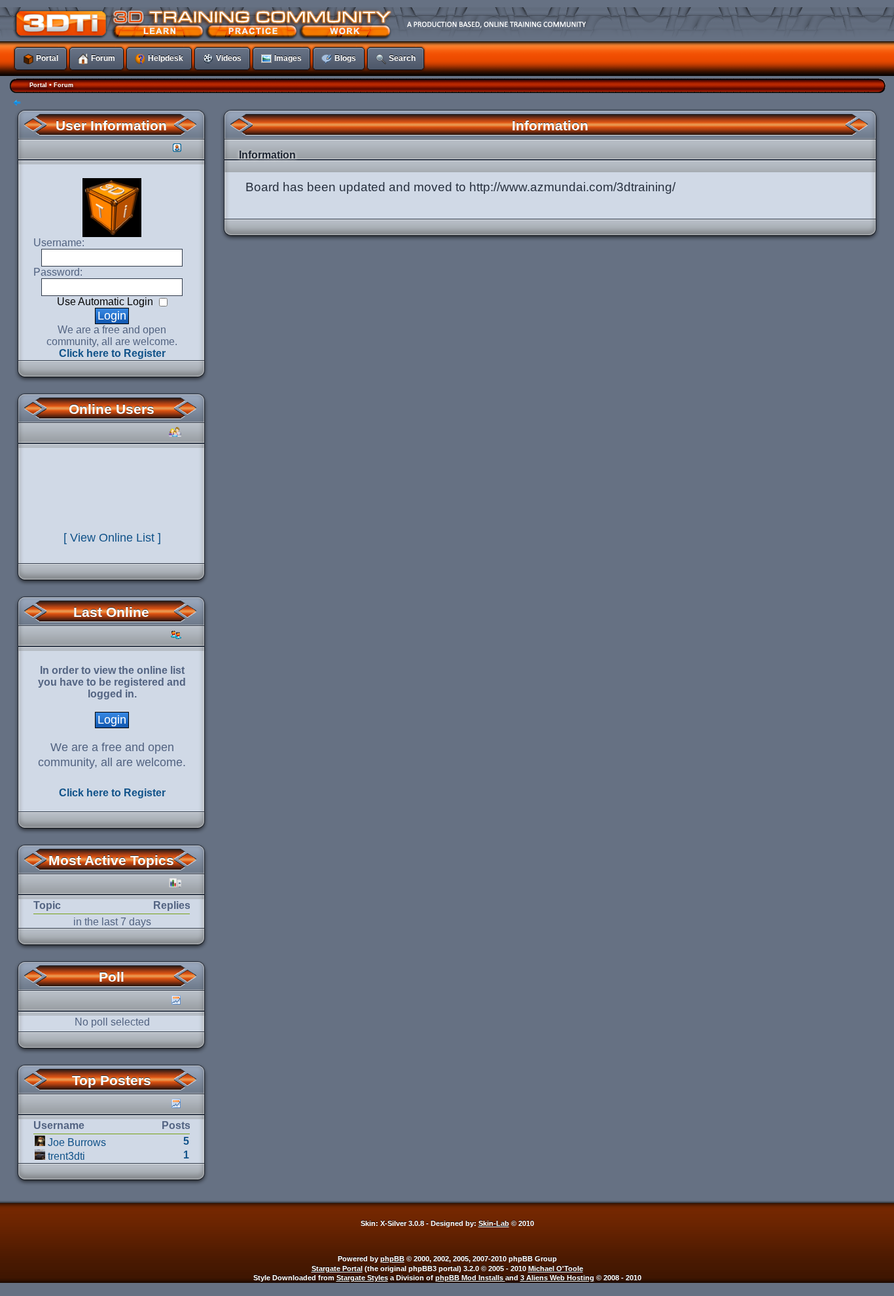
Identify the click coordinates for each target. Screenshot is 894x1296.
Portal (38, 85)
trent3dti (66, 1156)
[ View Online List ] (112, 537)
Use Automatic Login (106, 301)
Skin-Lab (493, 1223)
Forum (63, 85)
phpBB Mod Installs (470, 1278)
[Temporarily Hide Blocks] (17, 103)
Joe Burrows (77, 1142)
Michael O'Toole (555, 1268)
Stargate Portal (337, 1268)
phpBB (392, 1259)
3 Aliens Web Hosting (557, 1278)
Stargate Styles (362, 1278)
